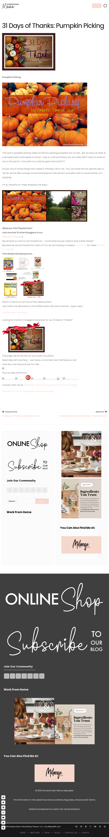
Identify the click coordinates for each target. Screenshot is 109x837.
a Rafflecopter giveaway (15, 312)
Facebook (51, 385)
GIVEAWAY (80, 245)
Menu (95, 6)
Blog (57, 832)
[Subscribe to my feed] (59, 379)
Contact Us (71, 832)
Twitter (63, 385)
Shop (47, 832)
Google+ (73, 385)
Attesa (42, 826)
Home (23, 832)
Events (85, 832)
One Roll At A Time (11, 391)
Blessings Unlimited (34, 385)
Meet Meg (35, 832)
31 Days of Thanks (12, 236)
